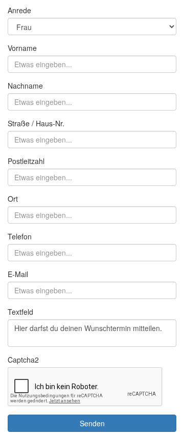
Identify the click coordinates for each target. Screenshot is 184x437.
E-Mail (18, 274)
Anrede (19, 10)
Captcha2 (23, 359)
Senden (92, 423)
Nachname (25, 85)
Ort (13, 199)
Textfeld (20, 312)
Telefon (20, 236)
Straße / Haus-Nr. (36, 123)
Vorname (22, 48)
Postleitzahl (26, 161)
